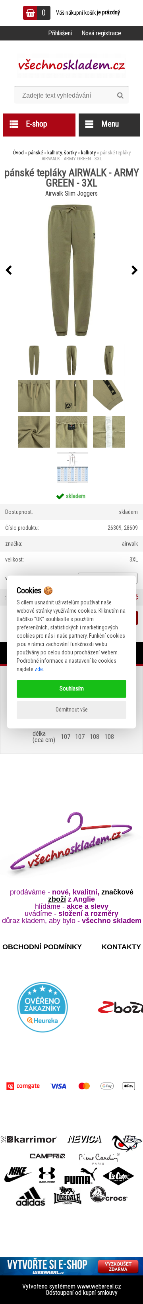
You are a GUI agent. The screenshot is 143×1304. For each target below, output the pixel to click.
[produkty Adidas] (30, 1188)
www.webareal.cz (99, 1286)
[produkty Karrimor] (29, 1138)
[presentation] (8, 270)
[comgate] (71, 1086)
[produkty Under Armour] (47, 1169)
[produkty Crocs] (109, 1188)
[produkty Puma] (81, 1169)
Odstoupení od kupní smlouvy (82, 1292)
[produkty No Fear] (127, 1142)
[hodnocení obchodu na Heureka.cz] (42, 1007)
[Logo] (71, 66)
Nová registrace (101, 33)
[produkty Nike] (18, 1169)
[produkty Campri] (47, 1155)
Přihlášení (60, 33)
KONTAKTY (121, 947)
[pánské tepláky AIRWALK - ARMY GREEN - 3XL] (71, 270)
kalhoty (88, 153)
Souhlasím (72, 689)
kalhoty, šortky (62, 153)
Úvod (18, 153)
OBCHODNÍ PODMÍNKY (42, 947)
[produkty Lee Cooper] (118, 1169)
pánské (35, 153)
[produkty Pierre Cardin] (99, 1155)
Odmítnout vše (72, 710)
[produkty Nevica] (84, 1138)
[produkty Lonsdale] (68, 1188)
